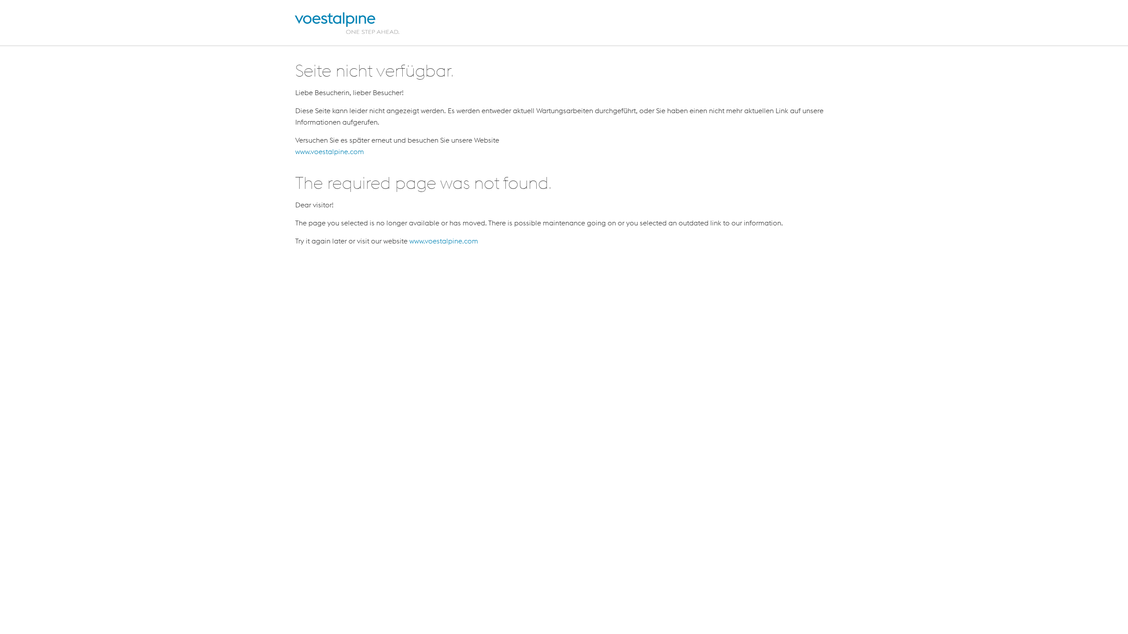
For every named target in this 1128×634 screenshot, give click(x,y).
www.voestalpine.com (329, 151)
